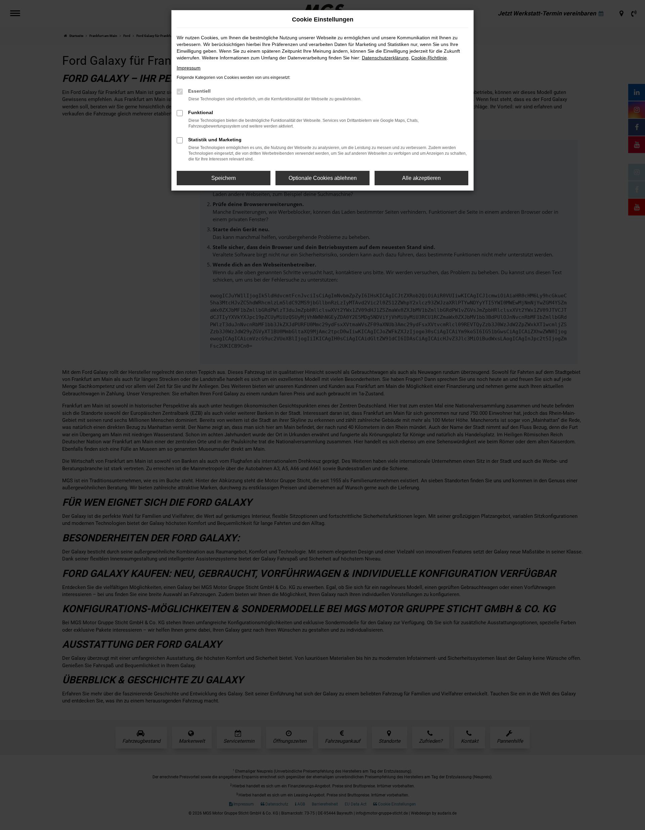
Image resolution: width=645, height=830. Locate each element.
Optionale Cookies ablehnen (323, 178)
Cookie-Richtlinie (429, 57)
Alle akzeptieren (421, 178)
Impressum (189, 67)
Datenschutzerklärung (385, 57)
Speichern (223, 178)
